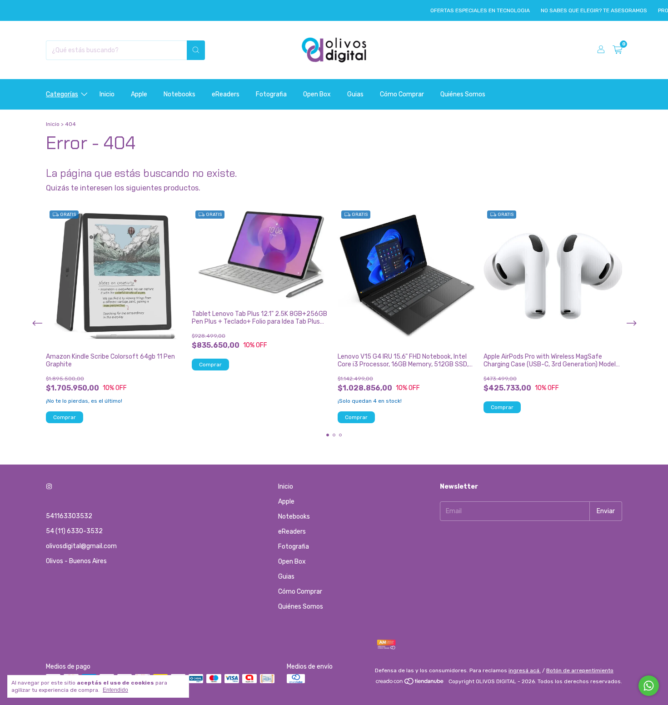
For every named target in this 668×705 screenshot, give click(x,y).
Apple (139, 94)
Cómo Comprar (402, 94)
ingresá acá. (524, 670)
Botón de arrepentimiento (579, 670)
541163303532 (69, 516)
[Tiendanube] (410, 683)
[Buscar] (196, 50)
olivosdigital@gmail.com (81, 546)
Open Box (317, 94)
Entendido (115, 690)
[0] (617, 50)
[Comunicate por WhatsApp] (648, 685)
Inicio (107, 94)
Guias (355, 94)
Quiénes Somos (462, 94)
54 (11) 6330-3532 (74, 531)
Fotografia (271, 94)
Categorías (62, 94)
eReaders (225, 94)
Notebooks (179, 94)
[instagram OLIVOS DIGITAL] (49, 486)
